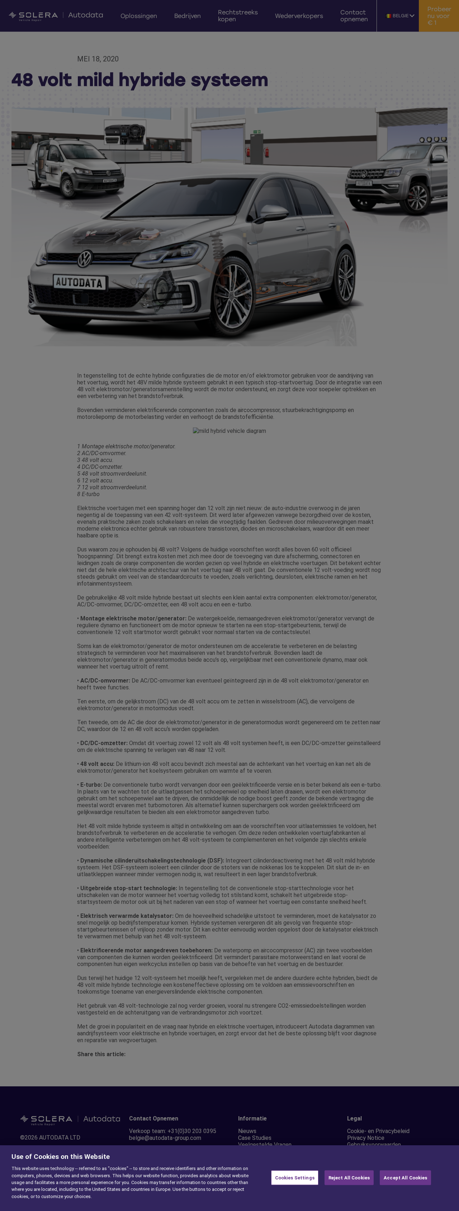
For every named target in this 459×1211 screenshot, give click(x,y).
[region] (229, 1178)
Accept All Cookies (405, 1177)
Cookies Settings (294, 1177)
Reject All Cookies (349, 1177)
